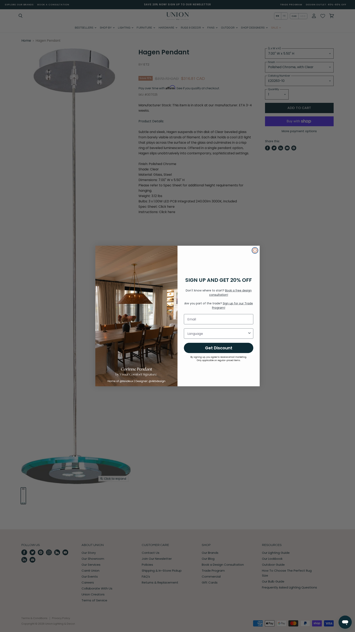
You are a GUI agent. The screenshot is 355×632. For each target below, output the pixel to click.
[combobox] (217, 333)
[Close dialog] (255, 250)
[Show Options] (249, 333)
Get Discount (218, 348)
